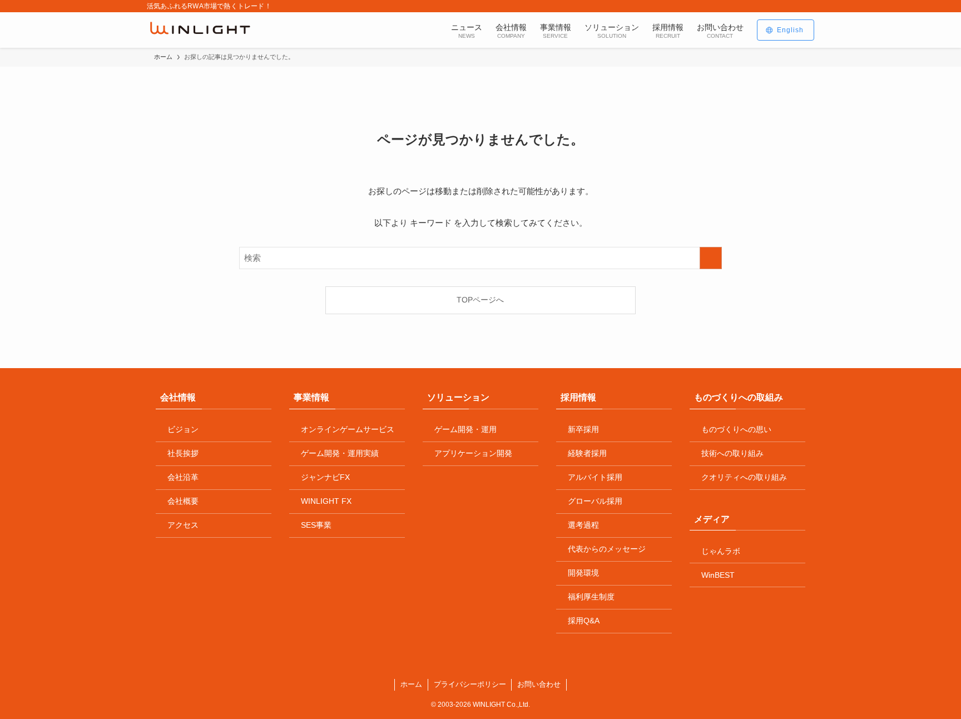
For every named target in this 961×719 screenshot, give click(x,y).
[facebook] (749, 6)
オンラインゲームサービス (347, 429)
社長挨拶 (183, 453)
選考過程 (583, 524)
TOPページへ (480, 300)
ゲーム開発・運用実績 (340, 453)
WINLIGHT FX (326, 501)
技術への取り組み (732, 453)
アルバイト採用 (595, 477)
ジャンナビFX (325, 477)
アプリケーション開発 (473, 453)
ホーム (411, 684)
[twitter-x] (763, 6)
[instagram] (778, 6)
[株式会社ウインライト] (200, 30)
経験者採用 (587, 453)
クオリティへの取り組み (744, 477)
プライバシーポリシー (470, 684)
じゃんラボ (720, 551)
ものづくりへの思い (736, 429)
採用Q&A (584, 620)
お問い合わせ (539, 684)
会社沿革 (183, 477)
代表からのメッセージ (607, 548)
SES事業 (316, 524)
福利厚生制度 (591, 596)
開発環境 (583, 572)
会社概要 (183, 501)
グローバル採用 (595, 501)
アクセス (183, 524)
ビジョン (183, 429)
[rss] (792, 6)
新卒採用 (583, 429)
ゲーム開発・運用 (465, 429)
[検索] (807, 6)
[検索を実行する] (711, 258)
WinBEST (718, 575)
